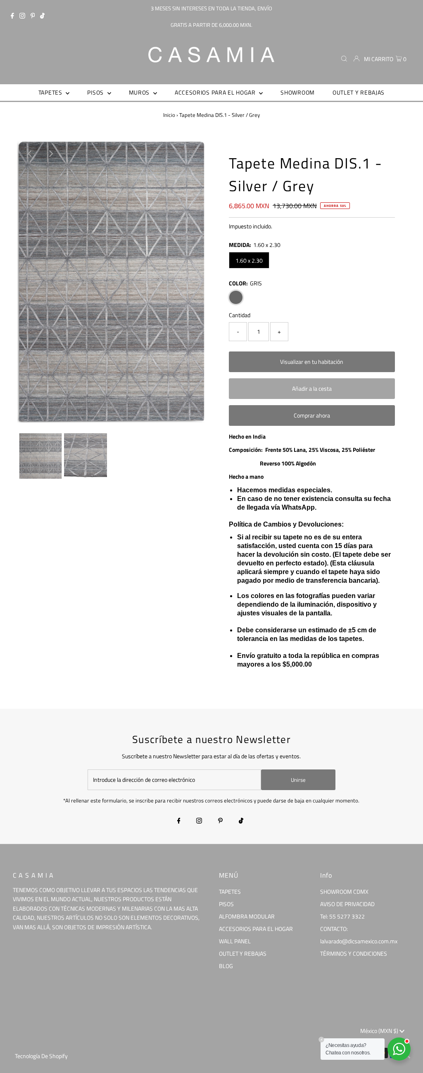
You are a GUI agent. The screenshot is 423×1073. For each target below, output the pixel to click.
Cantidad (239, 315)
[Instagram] (22, 16)
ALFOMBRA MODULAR (247, 916)
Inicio (169, 115)
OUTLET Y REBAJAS (242, 953)
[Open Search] (344, 59)
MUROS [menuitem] (140, 92)
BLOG (226, 965)
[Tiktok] (42, 16)
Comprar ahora (312, 415)
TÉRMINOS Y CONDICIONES (353, 953)
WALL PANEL (235, 941)
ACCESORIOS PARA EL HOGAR (256, 928)
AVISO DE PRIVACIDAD (347, 904)
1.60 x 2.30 (249, 260)
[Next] (50, 154)
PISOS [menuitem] (96, 92)
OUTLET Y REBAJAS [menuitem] (359, 92)
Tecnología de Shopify (41, 1056)
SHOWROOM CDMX (344, 891)
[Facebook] (12, 16)
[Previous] (30, 154)
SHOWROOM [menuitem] (297, 92)
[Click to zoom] (192, 154)
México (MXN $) (379, 1030)
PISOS (226, 904)
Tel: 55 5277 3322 (342, 916)
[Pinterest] (33, 16)
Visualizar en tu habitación (311, 361)
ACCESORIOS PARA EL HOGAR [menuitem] (216, 92)
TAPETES (230, 891)
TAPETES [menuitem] (51, 92)
